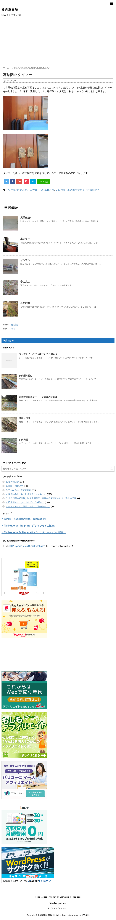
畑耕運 (14, 324)
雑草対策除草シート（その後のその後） (39, 396)
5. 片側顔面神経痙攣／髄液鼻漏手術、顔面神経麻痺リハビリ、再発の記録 (41, 498)
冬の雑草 (25, 302)
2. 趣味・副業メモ (14, 486)
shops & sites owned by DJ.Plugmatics (52, 897)
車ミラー (25, 238)
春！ (13, 328)
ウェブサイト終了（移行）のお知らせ (38, 354)
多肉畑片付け (25, 375)
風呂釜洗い (26, 217)
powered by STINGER (80, 915)
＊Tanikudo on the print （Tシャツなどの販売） (29, 525)
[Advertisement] (58, 41)
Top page (77, 897)
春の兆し (25, 281)
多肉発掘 (23, 439)
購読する (9, 340)
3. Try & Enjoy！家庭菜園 (18, 490)
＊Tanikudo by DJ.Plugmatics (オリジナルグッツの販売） (34, 532)
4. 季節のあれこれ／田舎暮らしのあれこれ (31, 189)
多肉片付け (24, 418)
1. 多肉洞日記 (12, 482)
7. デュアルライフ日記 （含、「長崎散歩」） (28, 506)
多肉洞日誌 (10, 9)
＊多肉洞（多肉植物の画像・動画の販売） (24, 518)
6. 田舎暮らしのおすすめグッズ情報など (77, 189)
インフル (25, 260)
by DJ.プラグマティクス (58, 908)
